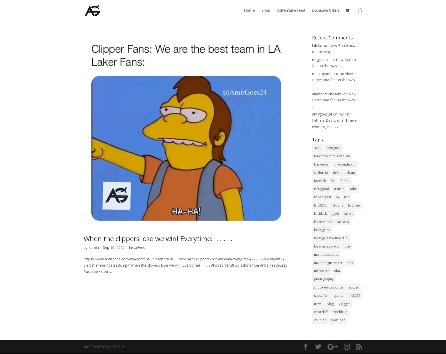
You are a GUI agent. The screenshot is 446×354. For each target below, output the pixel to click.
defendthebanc (344, 172)
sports (338, 295)
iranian (339, 189)
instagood (321, 189)
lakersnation (323, 222)
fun (333, 181)
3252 (317, 148)
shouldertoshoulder (329, 287)
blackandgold (344, 164)
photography (323, 279)
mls (350, 263)
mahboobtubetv (326, 254)
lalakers (343, 222)
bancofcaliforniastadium (332, 156)
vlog (331, 304)
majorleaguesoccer (328, 263)
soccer (354, 287)
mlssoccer (321, 271)
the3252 (354, 295)
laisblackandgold (326, 213)
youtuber (338, 320)
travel (318, 304)
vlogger (344, 304)
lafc (346, 197)
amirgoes (333, 148)
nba (337, 271)
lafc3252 (320, 205)
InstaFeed (137, 247)
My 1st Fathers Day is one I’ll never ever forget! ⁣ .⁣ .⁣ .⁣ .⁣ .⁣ (335, 120)
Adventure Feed (291, 11)
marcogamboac (325, 73)
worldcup (340, 312)
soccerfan (321, 295)
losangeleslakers (326, 246)
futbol (345, 181)
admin (94, 247)
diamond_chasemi (327, 94)
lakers (348, 213)
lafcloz (317, 45)
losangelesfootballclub (331, 238)
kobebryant (322, 197)
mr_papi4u (320, 59)
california (321, 172)
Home (249, 11)
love (347, 246)
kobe (353, 189)
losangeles (322, 230)
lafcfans (337, 205)
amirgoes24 (322, 114)
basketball (321, 164)
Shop (265, 11)
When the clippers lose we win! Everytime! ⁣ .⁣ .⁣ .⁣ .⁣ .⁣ (158, 238)
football (320, 181)
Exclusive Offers (326, 11)
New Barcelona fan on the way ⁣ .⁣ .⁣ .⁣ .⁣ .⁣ (337, 79)
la (337, 197)
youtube (320, 320)
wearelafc (321, 312)
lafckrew (354, 205)
